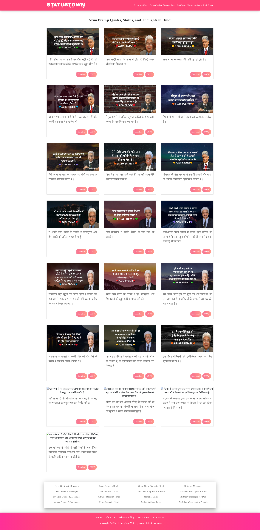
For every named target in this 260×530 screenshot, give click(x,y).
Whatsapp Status (169, 5)
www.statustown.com (150, 523)
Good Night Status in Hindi (151, 486)
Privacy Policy (126, 517)
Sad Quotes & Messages (67, 491)
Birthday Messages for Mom (193, 491)
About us (110, 517)
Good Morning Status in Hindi (151, 491)
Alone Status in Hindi (109, 502)
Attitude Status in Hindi (109, 497)
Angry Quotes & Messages (66, 502)
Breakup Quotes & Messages (66, 497)
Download (81, 74)
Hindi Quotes (208, 5)
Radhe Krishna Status (151, 502)
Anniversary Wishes (141, 5)
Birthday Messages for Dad (193, 497)
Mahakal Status (151, 497)
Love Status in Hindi (109, 486)
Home (99, 517)
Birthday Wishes (156, 5)
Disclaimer (144, 517)
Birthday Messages (193, 486)
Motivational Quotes (194, 5)
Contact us (158, 517)
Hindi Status (181, 5)
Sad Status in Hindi (109, 491)
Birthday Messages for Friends (193, 502)
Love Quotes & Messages (67, 486)
